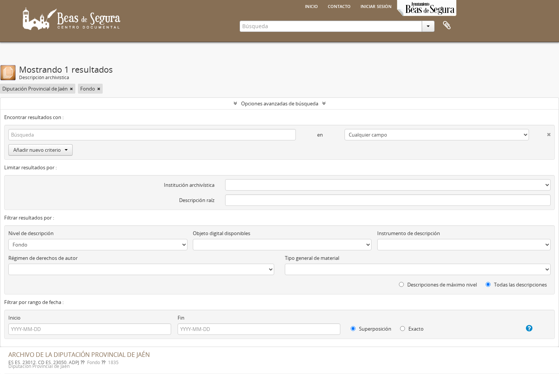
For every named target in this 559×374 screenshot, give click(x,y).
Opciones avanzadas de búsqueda (279, 103)
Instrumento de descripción (408, 233)
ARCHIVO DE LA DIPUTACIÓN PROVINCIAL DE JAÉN (79, 354)
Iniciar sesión (376, 6)
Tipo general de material (312, 258)
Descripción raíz (196, 200)
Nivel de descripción (31, 233)
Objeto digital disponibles (221, 233)
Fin (181, 317)
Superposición (374, 328)
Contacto (339, 6)
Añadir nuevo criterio (37, 149)
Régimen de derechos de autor (43, 258)
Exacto (415, 328)
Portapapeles (446, 25)
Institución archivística (189, 184)
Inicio (311, 6)
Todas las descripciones (520, 284)
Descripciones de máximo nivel (441, 284)
